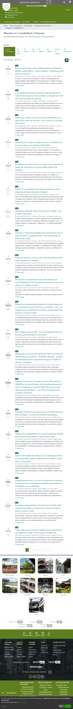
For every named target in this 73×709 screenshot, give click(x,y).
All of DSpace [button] (26, 22)
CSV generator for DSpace (48, 22)
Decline (61, 706)
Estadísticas (19, 654)
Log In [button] (68, 9)
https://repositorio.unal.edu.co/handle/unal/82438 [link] (39, 36)
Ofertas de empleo (21, 656)
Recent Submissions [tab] (9, 50)
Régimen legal (44, 647)
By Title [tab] (33, 50)
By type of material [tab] (57, 51)
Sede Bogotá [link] (28, 26)
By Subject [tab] (41, 50)
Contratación (44, 645)
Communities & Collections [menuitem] (12, 22)
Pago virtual (19, 652)
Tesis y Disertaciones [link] (16, 26)
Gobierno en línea (57, 650)
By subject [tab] (49, 50)
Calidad (31, 647)
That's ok (67, 706)
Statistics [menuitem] (35, 22)
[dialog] (36, 702)
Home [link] (6, 26)
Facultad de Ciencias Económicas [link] (43, 26)
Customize (4, 706)
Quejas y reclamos (8, 656)
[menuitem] (27, 22)
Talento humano (33, 652)
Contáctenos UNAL (8, 649)
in (50, 672)
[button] (64, 2)
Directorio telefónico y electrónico (21, 662)
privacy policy (22, 702)
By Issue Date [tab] (18, 51)
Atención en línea (8, 647)
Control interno (32, 649)
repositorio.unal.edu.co (30, 2)
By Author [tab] (26, 50)
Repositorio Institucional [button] (35, 6)
